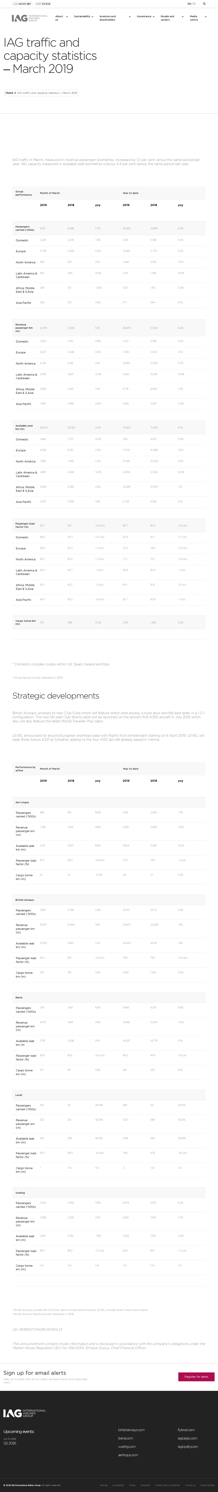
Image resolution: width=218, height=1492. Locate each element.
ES (194, 3)
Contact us (190, 1485)
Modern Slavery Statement (167, 1485)
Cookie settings (207, 1485)
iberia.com (125, 1438)
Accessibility (118, 1485)
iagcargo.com (187, 1438)
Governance (144, 16)
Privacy (132, 1485)
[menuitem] (61, 18)
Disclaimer (145, 1485)
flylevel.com (186, 1430)
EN (189, 4)
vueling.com (126, 1447)
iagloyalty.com (188, 1447)
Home (9, 93)
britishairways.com (131, 1430)
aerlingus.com (128, 1455)
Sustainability (82, 16)
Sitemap (104, 1485)
